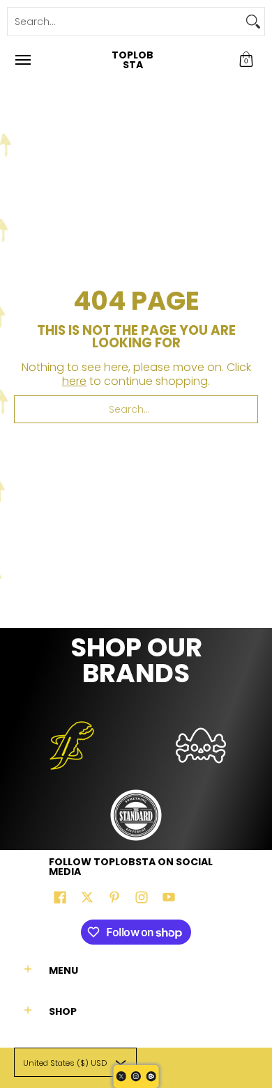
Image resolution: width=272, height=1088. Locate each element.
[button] (246, 60)
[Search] (253, 22)
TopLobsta (132, 60)
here (74, 381)
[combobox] (125, 22)
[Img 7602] (200, 745)
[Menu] (22, 60)
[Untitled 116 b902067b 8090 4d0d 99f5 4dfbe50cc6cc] (71, 745)
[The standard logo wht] (136, 815)
